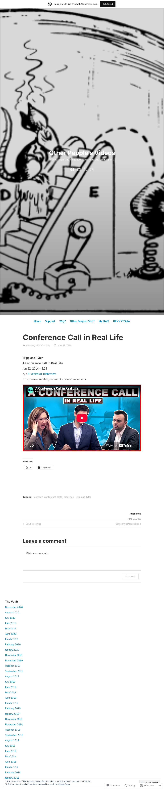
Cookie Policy (64, 784)
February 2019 (13, 708)
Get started (108, 4)
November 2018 (14, 724)
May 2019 (10, 692)
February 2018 (13, 772)
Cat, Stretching (31, 524)
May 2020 (10, 628)
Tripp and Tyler (83, 496)
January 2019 (12, 713)
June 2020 (10, 623)
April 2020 (10, 633)
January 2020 (12, 649)
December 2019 (13, 655)
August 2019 (12, 676)
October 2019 (12, 665)
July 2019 (10, 681)
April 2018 (10, 761)
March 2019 (11, 703)
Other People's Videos (82, 152)
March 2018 (11, 766)
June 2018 (10, 751)
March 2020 (11, 639)
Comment (130, 576)
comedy (38, 496)
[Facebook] (72, 169)
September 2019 (14, 671)
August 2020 (12, 612)
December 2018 (13, 719)
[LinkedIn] (79, 169)
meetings (69, 496)
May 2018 (10, 756)
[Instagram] (92, 169)
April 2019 (10, 697)
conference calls (53, 496)
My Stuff (104, 321)
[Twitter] (85, 169)
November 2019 (14, 660)
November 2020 (14, 607)
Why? (62, 321)
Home (37, 321)
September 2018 (14, 735)
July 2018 (10, 745)
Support (50, 321)
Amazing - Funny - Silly (38, 345)
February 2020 (13, 644)
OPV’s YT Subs (121, 321)
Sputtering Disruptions (127, 524)
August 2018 (12, 740)
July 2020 (10, 617)
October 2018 (12, 729)
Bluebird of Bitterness (42, 374)
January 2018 (12, 777)
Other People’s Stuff (82, 321)
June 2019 (10, 687)
